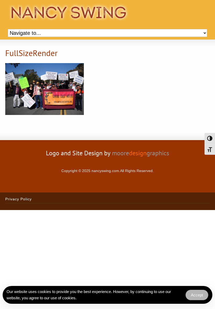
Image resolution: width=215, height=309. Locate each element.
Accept (197, 295)
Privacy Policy (18, 199)
